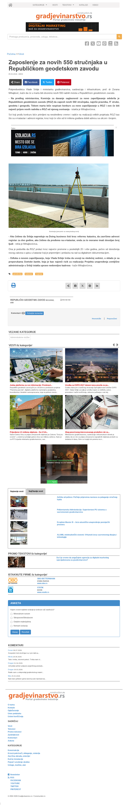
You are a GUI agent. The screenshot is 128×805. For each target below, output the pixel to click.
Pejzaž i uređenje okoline (19, 762)
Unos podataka (14, 713)
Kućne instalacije (15, 759)
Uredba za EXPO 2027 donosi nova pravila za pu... (87, 385)
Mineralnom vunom (22, 614)
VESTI (55, 5)
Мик (10, 676)
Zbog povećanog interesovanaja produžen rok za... (87, 432)
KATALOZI (83, 5)
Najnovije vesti (16, 491)
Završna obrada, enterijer (19, 756)
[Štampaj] (13, 285)
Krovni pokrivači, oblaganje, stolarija (24, 753)
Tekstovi (11, 729)
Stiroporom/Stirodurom (23, 618)
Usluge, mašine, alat (17, 765)
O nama (11, 705)
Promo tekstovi (14, 732)
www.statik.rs (43, 592)
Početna (11, 54)
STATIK (40, 587)
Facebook (32, 82)
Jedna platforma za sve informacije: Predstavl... (31, 385)
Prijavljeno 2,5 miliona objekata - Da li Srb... (29, 432)
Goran (10, 650)
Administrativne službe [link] (20, 337)
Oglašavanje (13, 710)
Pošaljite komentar (35, 313)
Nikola (10, 657)
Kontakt (11, 708)
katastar (28, 274)
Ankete (11, 741)
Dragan (11, 663)
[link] (64, 16)
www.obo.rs (42, 583)
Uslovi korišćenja (15, 716)
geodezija (17, 274)
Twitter (48, 82)
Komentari (15, 645)
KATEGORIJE (40, 6)
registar (39, 274)
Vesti (21, 54)
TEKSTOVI (68, 6)
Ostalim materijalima (22, 622)
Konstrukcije (13, 750)
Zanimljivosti (13, 735)
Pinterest (64, 82)
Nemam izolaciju (21, 626)
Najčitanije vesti (36, 491)
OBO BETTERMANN (46, 579)
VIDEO (95, 5)
